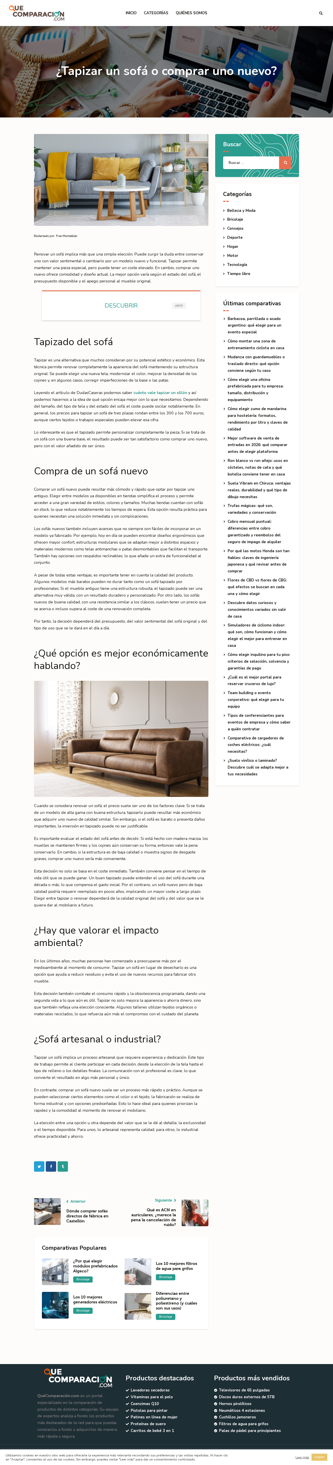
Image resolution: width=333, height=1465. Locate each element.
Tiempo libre (238, 273)
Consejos (235, 228)
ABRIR (179, 306)
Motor (232, 255)
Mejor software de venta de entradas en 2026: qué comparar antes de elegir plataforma (257, 445)
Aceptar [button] (319, 1457)
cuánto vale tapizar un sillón (160, 392)
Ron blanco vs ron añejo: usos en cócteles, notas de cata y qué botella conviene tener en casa (258, 467)
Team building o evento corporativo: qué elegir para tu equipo (256, 699)
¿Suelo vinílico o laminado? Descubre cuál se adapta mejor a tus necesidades (258, 767)
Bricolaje (83, 1279)
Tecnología (237, 264)
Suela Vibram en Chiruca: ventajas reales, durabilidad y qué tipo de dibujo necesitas (259, 490)
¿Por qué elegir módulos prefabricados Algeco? (95, 1266)
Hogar (232, 246)
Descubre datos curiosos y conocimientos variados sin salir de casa (257, 609)
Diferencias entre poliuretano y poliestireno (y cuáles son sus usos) (176, 1301)
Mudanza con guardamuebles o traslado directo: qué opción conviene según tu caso (256, 363)
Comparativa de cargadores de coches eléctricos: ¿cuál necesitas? (256, 745)
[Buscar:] (257, 162)
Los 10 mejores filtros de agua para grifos (176, 1266)
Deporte (235, 237)
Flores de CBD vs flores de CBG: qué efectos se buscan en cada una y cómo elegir (257, 587)
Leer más (302, 1457)
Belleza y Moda (241, 210)
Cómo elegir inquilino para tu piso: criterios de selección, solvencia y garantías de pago (259, 661)
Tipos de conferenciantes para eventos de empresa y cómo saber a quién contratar (259, 722)
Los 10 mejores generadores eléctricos (95, 1300)
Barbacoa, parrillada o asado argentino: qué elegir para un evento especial (254, 325)
